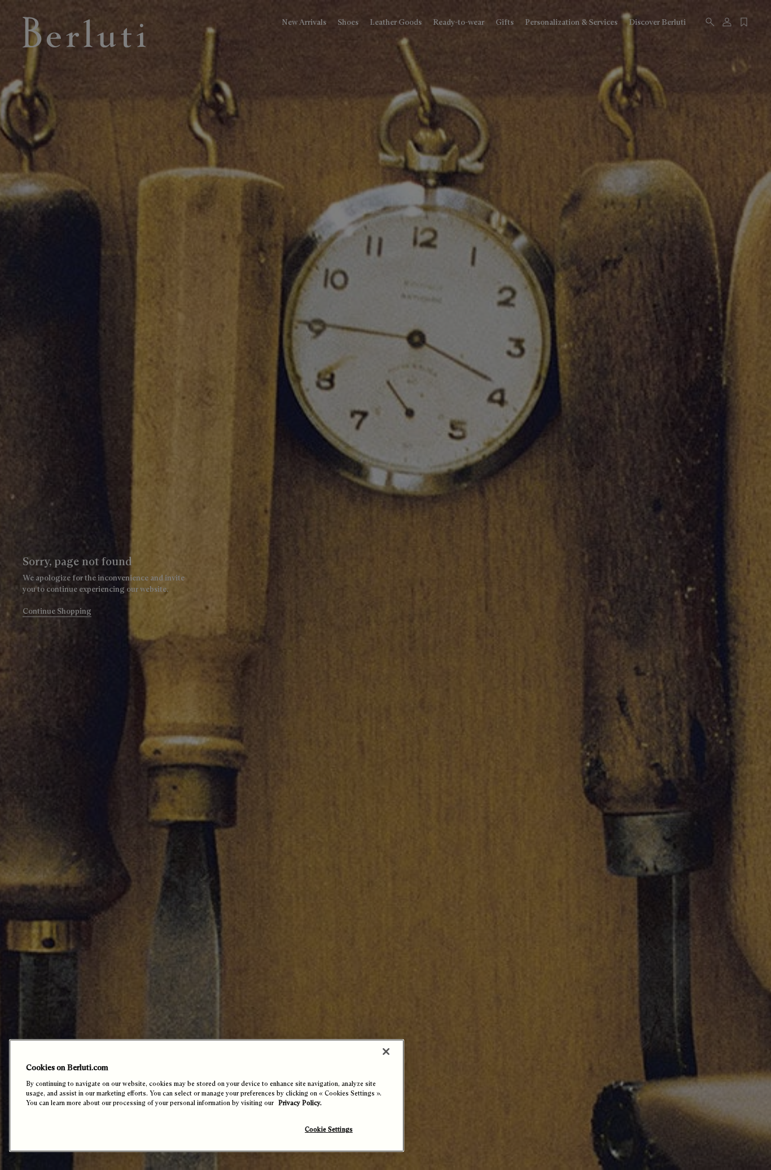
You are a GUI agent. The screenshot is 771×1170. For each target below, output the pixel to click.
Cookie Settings (329, 1129)
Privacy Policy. (300, 1103)
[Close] (386, 1051)
